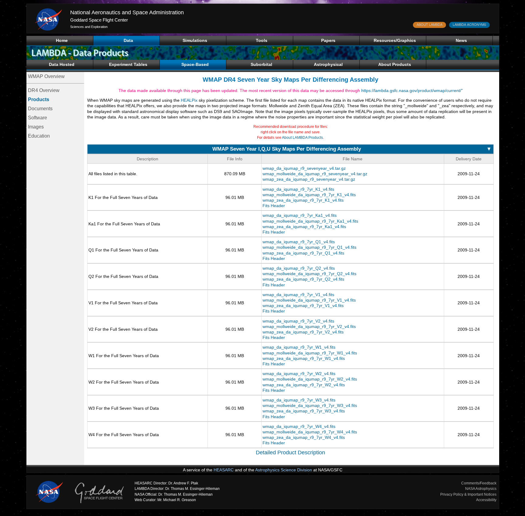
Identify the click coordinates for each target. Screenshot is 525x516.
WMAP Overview (46, 76)
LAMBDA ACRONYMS (469, 24)
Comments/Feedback (478, 483)
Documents (40, 108)
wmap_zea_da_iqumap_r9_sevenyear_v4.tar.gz (308, 179)
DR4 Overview (44, 90)
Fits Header (273, 205)
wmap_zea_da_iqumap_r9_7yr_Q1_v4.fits (303, 253)
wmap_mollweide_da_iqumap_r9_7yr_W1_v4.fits (309, 352)
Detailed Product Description (290, 452)
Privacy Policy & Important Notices (468, 494)
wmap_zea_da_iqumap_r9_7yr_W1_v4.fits (303, 358)
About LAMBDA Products (302, 137)
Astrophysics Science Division (283, 469)
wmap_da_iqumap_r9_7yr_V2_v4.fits (298, 321)
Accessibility (486, 500)
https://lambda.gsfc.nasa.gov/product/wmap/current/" (412, 90)
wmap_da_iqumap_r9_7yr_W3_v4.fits (298, 400)
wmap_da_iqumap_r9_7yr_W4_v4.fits (298, 426)
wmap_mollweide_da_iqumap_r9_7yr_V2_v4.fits (309, 326)
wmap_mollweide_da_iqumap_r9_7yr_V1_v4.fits (309, 300)
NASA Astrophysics (480, 489)
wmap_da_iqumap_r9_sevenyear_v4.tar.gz (304, 168)
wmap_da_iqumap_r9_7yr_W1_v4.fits (298, 347)
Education (39, 135)
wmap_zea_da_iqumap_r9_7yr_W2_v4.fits (303, 384)
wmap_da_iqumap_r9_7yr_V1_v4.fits (298, 294)
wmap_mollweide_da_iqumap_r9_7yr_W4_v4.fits (309, 431)
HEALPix (189, 100)
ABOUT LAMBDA (429, 24)
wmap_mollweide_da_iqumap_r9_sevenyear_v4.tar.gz (314, 173)
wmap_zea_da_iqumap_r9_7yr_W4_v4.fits (303, 437)
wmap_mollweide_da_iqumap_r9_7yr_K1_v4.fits (309, 194)
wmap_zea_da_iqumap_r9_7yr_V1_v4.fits (303, 305)
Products (38, 99)
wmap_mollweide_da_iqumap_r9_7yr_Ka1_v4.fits (310, 221)
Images (36, 126)
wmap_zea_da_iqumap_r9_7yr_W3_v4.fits (303, 410)
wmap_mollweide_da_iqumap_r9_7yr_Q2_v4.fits (309, 273)
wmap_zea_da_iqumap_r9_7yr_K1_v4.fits (303, 200)
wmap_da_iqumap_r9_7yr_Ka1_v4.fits (299, 215)
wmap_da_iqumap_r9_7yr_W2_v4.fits (298, 373)
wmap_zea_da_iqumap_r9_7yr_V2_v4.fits (303, 332)
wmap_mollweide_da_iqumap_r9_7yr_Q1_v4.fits (309, 247)
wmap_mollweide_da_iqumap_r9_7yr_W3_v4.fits (309, 405)
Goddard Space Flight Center (99, 19)
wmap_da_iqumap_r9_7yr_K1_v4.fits (298, 189)
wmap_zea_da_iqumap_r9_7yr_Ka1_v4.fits (304, 226)
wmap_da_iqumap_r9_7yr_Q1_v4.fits (298, 241)
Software (37, 117)
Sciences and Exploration (89, 27)
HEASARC (224, 469)
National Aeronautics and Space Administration (127, 12)
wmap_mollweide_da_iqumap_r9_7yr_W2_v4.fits (309, 379)
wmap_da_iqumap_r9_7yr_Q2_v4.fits (298, 268)
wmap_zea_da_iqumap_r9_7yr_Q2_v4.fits (303, 279)
